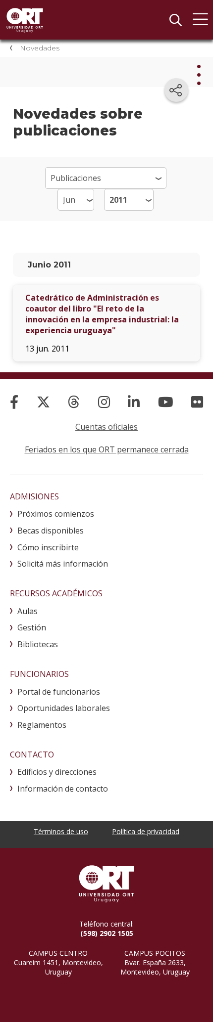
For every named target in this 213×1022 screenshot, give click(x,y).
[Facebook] (14, 401)
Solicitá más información (62, 563)
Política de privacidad (145, 831)
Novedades (39, 48)
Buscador (175, 19)
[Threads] (74, 401)
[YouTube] (165, 401)
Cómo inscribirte (48, 547)
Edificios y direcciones (57, 771)
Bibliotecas (37, 644)
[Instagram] (104, 401)
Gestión (31, 627)
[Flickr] (197, 401)
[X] (43, 401)
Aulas (27, 611)
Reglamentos (41, 724)
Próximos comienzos (55, 513)
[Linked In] (134, 401)
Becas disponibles (50, 530)
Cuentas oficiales (106, 426)
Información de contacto (62, 788)
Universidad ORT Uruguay (25, 20)
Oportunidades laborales (63, 708)
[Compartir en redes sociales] (176, 90)
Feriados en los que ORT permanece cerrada (107, 449)
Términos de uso (61, 831)
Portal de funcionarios (58, 691)
